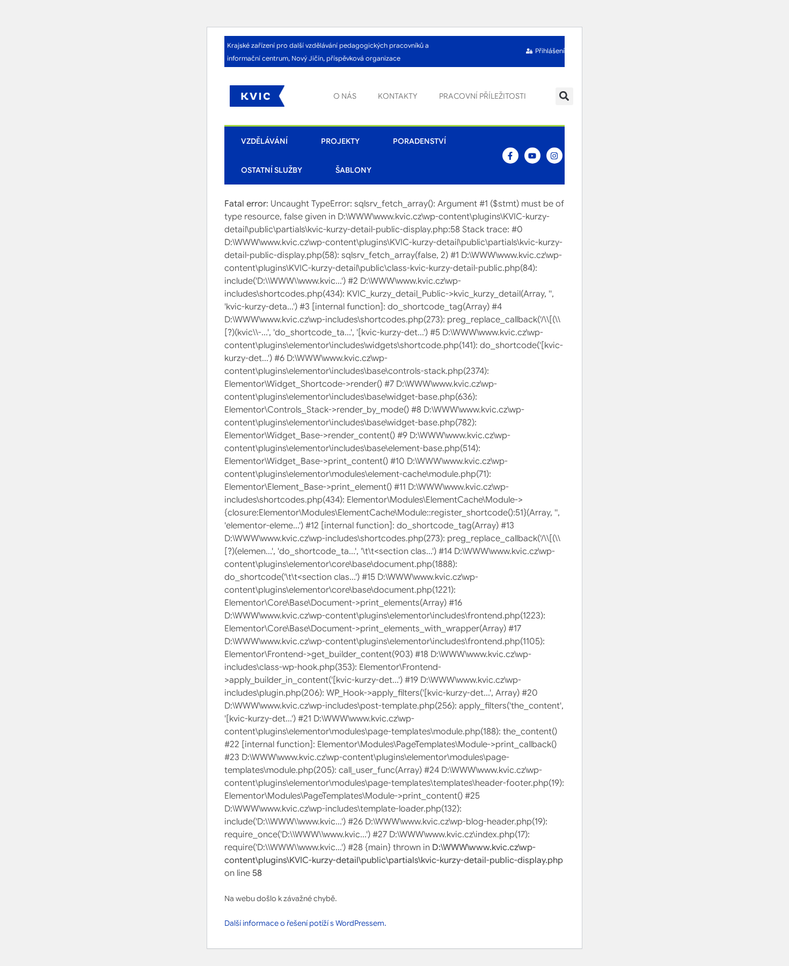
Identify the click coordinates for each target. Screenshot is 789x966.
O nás (344, 96)
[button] (564, 96)
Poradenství (419, 141)
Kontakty (398, 96)
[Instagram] (554, 156)
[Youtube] (532, 156)
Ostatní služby (271, 170)
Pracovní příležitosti (482, 96)
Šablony (353, 170)
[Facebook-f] (510, 156)
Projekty (340, 141)
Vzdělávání (264, 141)
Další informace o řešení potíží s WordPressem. (305, 923)
